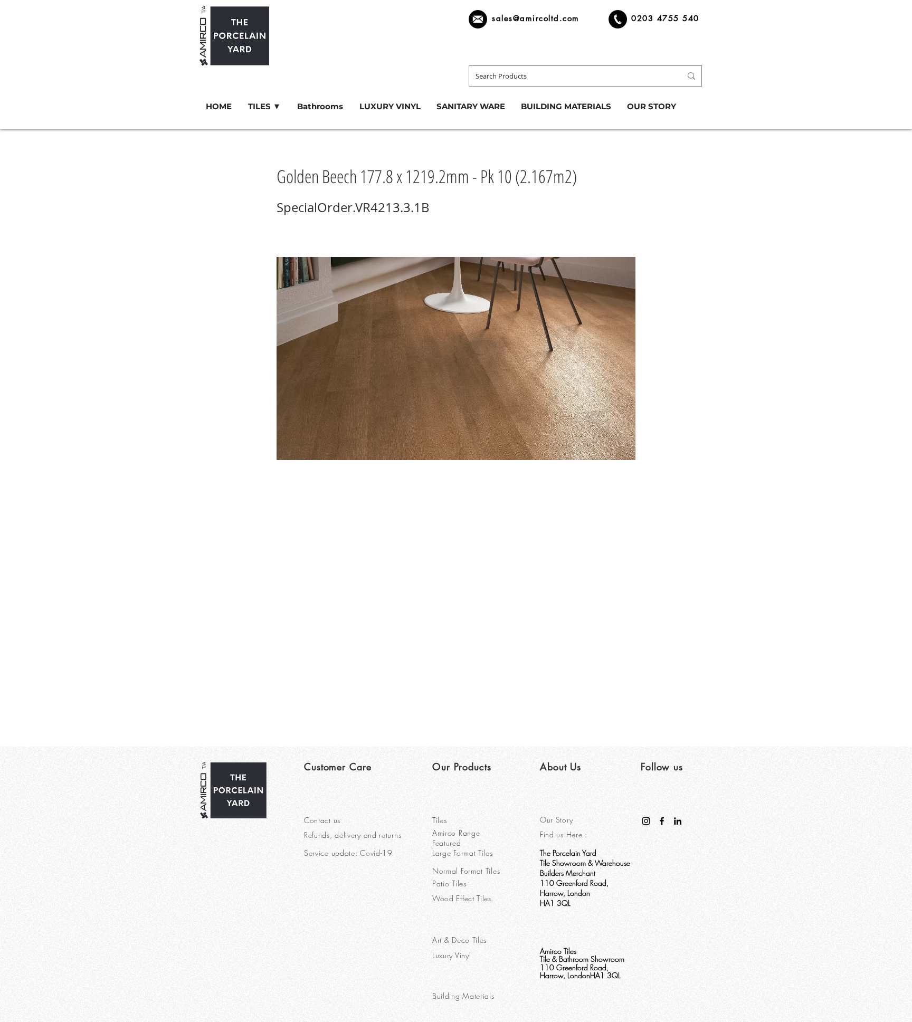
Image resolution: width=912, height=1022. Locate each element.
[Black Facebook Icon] (662, 821)
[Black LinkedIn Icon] (677, 821)
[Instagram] (646, 821)
